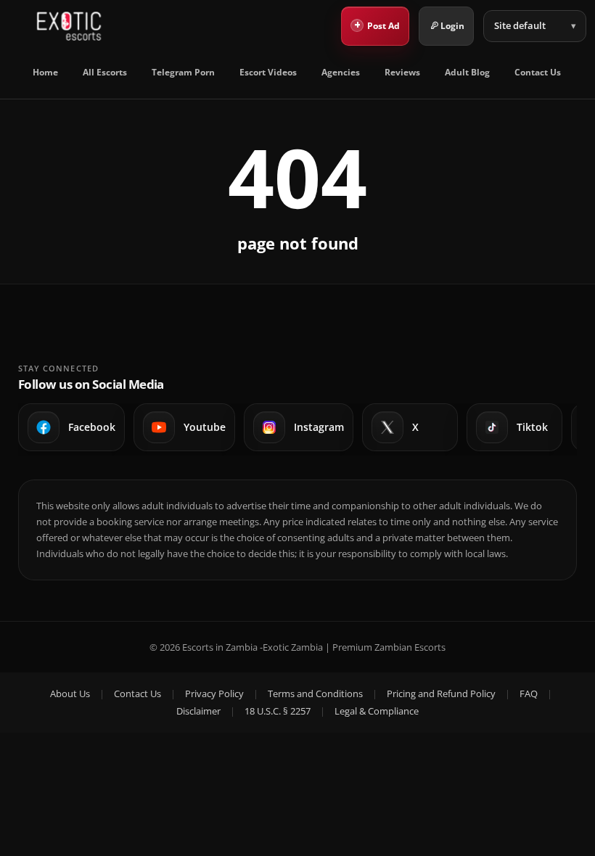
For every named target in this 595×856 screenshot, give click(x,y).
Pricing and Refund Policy (441, 693)
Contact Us (537, 72)
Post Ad (377, 24)
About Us (70, 693)
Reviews (402, 72)
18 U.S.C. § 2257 (278, 710)
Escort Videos (268, 72)
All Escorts (105, 72)
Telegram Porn (183, 72)
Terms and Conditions (315, 693)
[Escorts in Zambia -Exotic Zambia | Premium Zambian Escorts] (69, 26)
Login (452, 26)
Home (45, 72)
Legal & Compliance (377, 710)
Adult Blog (467, 72)
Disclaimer (198, 710)
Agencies (340, 72)
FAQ (529, 693)
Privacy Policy (214, 693)
